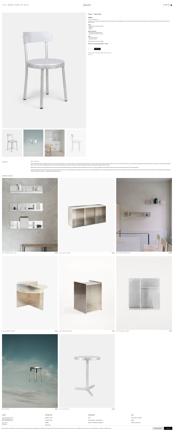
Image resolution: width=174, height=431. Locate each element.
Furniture (96, 52)
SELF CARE (26, 4)
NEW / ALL (4, 4)
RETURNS (47, 422)
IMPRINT (132, 420)
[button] (169, 5)
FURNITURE (17, 4)
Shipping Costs (95, 19)
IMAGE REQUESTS (99, 420)
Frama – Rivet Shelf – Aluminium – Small (9, 252)
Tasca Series (109, 52)
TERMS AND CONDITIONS (135, 422)
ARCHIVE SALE (48, 425)
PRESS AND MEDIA (91, 420)
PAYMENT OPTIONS (48, 417)
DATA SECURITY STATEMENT (136, 417)
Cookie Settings (157, 428)
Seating (101, 52)
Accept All (168, 428)
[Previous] (5, 70)
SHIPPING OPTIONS (48, 420)
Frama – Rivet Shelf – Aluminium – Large (123, 252)
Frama (93, 52)
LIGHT (21, 4)
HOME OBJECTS (10, 4)
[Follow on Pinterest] (166, 4)
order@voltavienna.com (9, 417)
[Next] (82, 70)
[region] (87, 428)
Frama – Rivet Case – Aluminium (64, 252)
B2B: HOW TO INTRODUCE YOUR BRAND (95, 422)
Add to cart (97, 48)
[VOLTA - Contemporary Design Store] (87, 5)
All (91, 52)
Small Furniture (105, 52)
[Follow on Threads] (165, 4)
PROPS (89, 417)
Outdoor (99, 52)
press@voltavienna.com (8, 420)
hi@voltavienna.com (9, 419)
